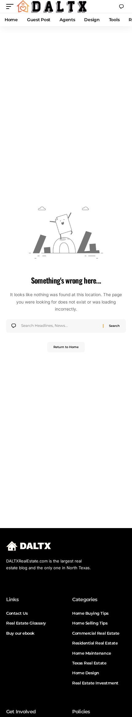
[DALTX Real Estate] (52, 6)
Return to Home (66, 347)
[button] (11, 6)
